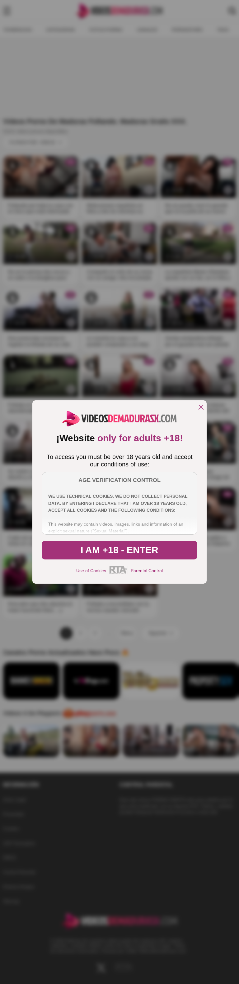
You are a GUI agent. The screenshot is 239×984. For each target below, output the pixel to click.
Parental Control (147, 570)
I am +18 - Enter (119, 550)
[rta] (118, 573)
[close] (201, 408)
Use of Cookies (91, 570)
